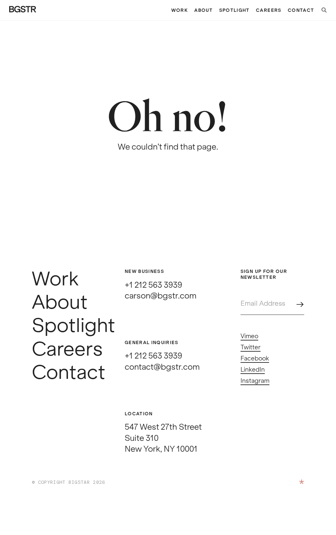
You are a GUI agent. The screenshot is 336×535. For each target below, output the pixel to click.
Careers (268, 10)
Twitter (251, 347)
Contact (301, 10)
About (203, 10)
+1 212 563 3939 (153, 285)
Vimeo (249, 336)
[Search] (321, 10)
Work (179, 10)
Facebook (255, 358)
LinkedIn (253, 369)
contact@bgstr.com (162, 367)
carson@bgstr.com (161, 295)
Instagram (255, 380)
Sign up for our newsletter (264, 274)
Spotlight (234, 10)
